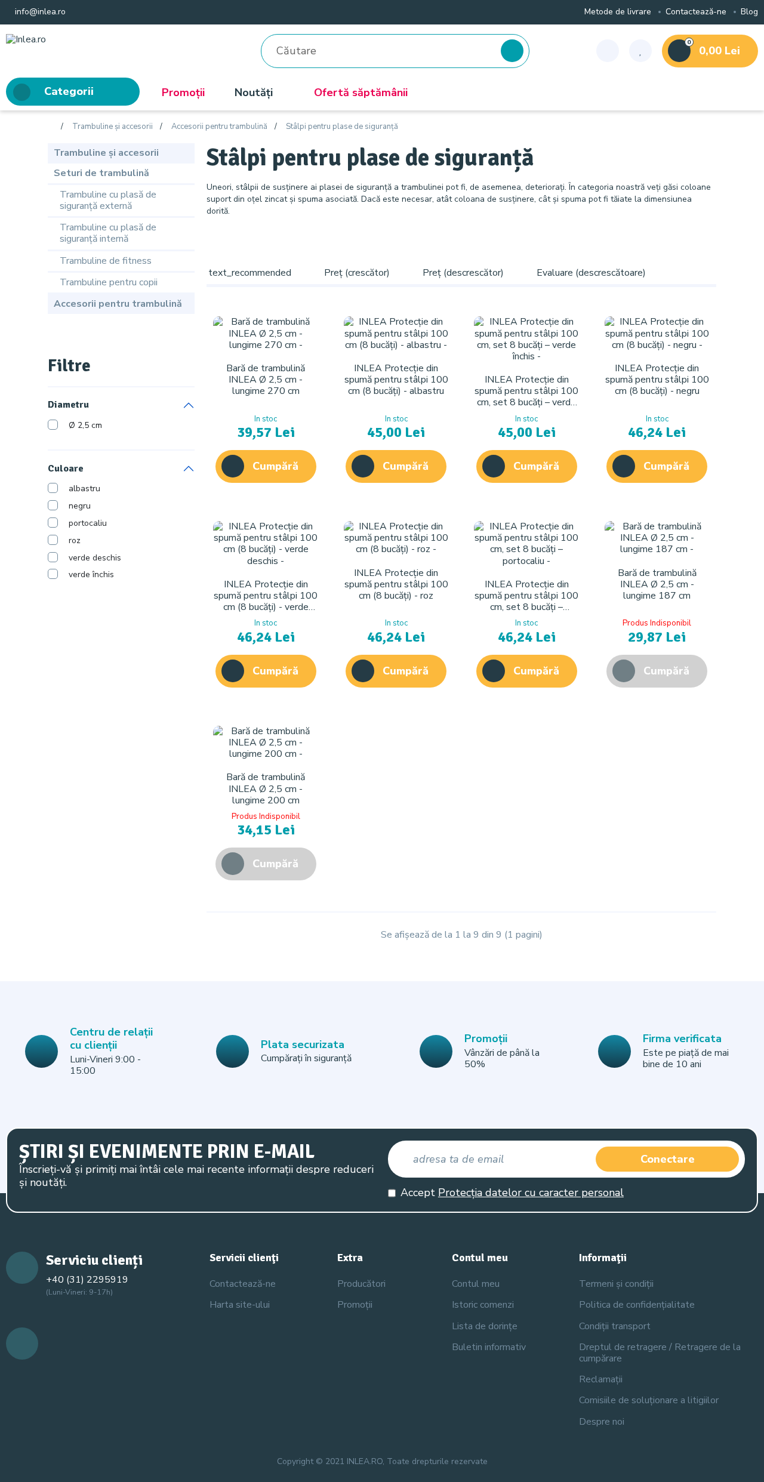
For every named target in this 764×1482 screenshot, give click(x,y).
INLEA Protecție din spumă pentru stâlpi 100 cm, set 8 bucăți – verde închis (526, 397)
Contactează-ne (696, 12)
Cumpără (275, 466)
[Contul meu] (607, 50)
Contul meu (476, 1283)
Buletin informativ (489, 1347)
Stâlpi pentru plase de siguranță (342, 127)
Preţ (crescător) (357, 272)
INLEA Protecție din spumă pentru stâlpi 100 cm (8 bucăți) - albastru (396, 380)
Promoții (183, 92)
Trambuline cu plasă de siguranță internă (108, 233)
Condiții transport (615, 1326)
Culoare (66, 468)
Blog (749, 12)
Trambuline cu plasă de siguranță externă (108, 200)
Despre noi (601, 1421)
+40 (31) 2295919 (87, 1279)
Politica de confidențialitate (637, 1304)
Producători (361, 1283)
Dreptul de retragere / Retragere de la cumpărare (660, 1353)
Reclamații (601, 1379)
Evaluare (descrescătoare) (591, 272)
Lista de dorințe (484, 1326)
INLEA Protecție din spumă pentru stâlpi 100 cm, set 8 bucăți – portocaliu (526, 602)
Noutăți (254, 92)
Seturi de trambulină (101, 173)
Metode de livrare (617, 12)
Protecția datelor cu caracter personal (531, 1192)
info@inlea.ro (39, 12)
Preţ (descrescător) (463, 272)
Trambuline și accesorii (112, 127)
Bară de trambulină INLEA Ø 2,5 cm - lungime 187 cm (657, 584)
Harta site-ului (240, 1304)
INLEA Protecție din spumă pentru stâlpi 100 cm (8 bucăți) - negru (657, 380)
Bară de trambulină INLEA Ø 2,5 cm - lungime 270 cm (265, 380)
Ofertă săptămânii (361, 92)
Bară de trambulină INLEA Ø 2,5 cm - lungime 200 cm (265, 788)
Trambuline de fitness (106, 260)
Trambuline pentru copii (109, 282)
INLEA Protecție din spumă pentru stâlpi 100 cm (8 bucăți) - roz (396, 584)
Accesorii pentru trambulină (219, 127)
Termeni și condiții (616, 1283)
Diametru (68, 405)
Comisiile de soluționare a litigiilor (649, 1400)
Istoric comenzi (483, 1304)
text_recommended (249, 272)
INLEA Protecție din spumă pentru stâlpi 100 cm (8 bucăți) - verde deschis (266, 602)
